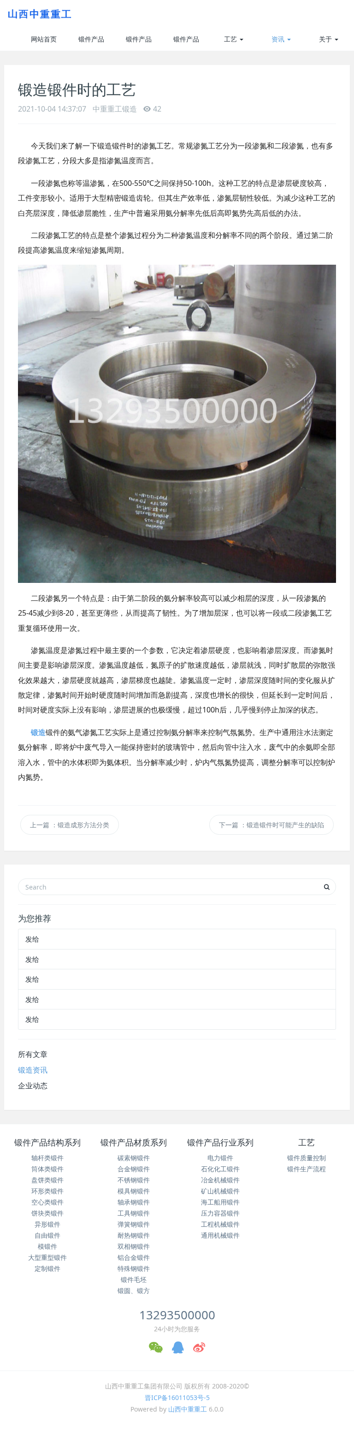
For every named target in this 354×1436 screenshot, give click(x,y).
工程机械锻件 (220, 1224)
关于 (326, 39)
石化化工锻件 (220, 1168)
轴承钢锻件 (134, 1202)
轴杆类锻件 (47, 1157)
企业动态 (32, 1085)
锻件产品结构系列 (91, 43)
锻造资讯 (32, 1070)
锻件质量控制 (306, 1157)
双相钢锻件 (134, 1246)
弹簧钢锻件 (134, 1224)
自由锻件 (47, 1235)
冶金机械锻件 (220, 1179)
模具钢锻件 (134, 1191)
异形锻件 (47, 1224)
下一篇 (271, 824)
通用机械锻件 (220, 1235)
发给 (32, 938)
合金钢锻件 (134, 1168)
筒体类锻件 (47, 1168)
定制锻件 (47, 1268)
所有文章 (32, 1054)
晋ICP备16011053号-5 (177, 1397)
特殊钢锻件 (134, 1268)
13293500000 (177, 1314)
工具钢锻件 (134, 1213)
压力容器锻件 (220, 1213)
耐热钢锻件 (134, 1235)
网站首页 (44, 39)
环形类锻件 (47, 1191)
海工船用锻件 (220, 1202)
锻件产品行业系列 (186, 43)
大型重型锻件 (47, 1257)
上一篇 (69, 824)
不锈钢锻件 (134, 1179)
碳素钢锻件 (134, 1157)
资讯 (278, 39)
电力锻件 (220, 1157)
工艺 (231, 39)
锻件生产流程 (306, 1168)
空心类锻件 (47, 1202)
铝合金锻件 (134, 1257)
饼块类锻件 (47, 1213)
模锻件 (47, 1246)
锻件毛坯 (134, 1279)
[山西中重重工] (38, 14)
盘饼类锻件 (47, 1179)
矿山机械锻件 (220, 1191)
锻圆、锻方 (134, 1290)
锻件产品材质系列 (139, 43)
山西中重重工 (187, 1409)
